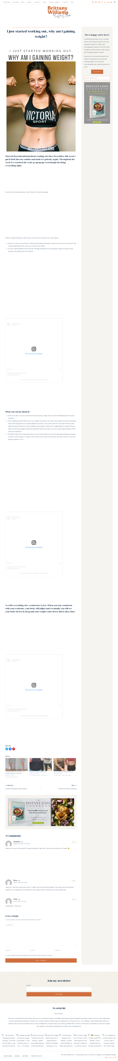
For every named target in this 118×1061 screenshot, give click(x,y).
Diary (13, 27)
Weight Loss (44, 27)
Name (8, 950)
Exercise (28, 27)
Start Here (6, 2)
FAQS (72, 2)
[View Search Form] (114, 2)
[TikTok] (102, 2)
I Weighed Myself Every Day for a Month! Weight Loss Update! (14, 772)
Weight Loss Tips (65, 27)
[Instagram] (99, 2)
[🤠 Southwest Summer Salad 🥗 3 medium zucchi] (95, 1041)
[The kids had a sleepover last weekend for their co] (66, 1041)
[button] (59, 12)
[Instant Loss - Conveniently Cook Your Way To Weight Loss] (59, 12)
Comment (9, 925)
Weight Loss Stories (54, 27)
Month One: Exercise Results (37, 772)
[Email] (93, 2)
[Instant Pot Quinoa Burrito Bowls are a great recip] (52, 1041)
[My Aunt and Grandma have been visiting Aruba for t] (9, 1041)
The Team (15, 2)
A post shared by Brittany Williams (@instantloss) (34, 379)
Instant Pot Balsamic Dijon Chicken (16, 787)
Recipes (25, 1056)
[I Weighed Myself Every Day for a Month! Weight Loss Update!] (16, 764)
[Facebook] (96, 2)
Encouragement (20, 27)
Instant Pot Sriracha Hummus (68, 787)
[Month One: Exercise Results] (40, 764)
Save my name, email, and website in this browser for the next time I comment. (30, 955)
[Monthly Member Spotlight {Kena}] (65, 764)
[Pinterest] (108, 2)
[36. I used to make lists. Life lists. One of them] (80, 1041)
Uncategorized (36, 27)
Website (57, 950)
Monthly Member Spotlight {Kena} (63, 772)
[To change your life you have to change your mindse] (23, 1041)
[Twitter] (105, 2)
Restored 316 (111, 1057)
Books (17, 1056)
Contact (65, 2)
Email (32, 950)
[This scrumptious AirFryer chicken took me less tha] (109, 1041)
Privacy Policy (36, 1056)
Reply (73, 842)
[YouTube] (111, 2)
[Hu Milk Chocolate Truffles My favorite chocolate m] (37, 1041)
